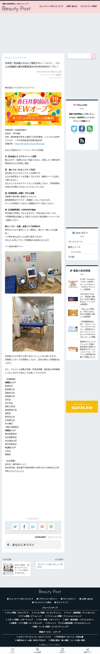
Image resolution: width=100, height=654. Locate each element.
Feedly (90, 133)
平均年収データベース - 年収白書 (69, 637)
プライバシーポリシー (48, 599)
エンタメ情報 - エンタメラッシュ (47, 613)
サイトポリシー (69, 599)
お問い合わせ (71, 6)
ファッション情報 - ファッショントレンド (64, 616)
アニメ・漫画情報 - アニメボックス (80, 613)
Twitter (74, 133)
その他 (71, 257)
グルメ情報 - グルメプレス (18, 613)
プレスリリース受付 (88, 6)
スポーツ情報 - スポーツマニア (20, 620)
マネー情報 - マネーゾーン (49, 620)
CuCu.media (76, 252)
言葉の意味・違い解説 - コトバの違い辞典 (67, 640)
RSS (82, 145)
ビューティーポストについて (51, 6)
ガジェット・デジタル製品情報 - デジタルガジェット (69, 623)
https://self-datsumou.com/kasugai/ (30, 144)
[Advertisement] (50, 32)
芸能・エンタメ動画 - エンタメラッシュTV (50, 627)
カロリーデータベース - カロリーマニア (34, 637)
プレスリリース (54, 537)
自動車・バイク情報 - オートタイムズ (26, 623)
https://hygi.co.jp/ (17, 471)
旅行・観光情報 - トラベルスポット (79, 620)
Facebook (82, 133)
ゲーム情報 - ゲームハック (31, 616)
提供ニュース (74, 247)
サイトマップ (62, 602)
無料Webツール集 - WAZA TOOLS (31, 640)
